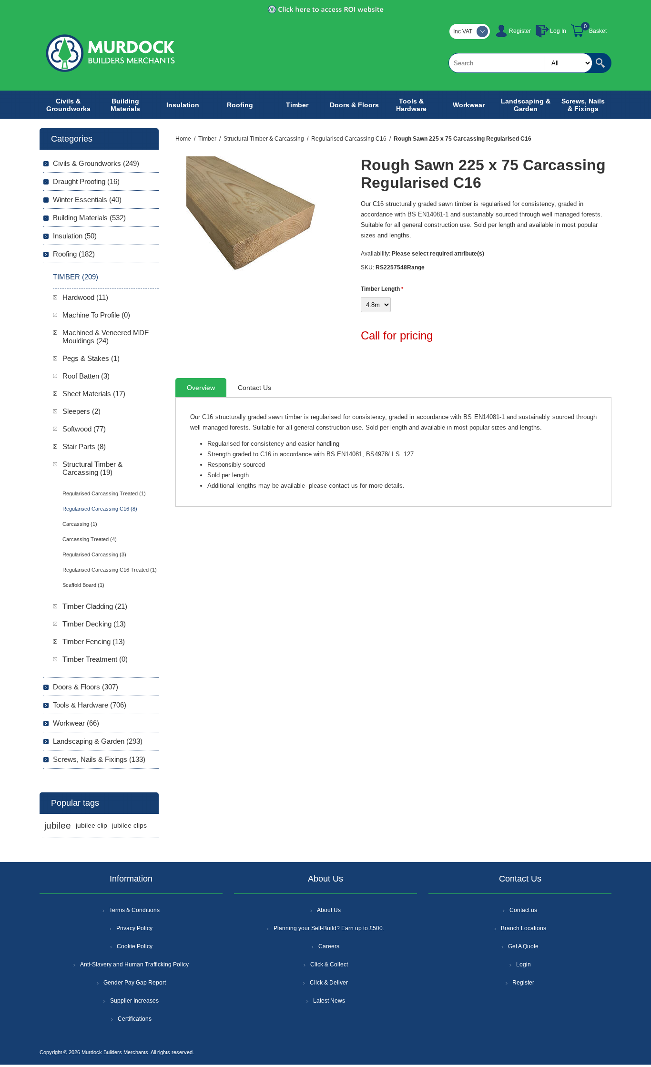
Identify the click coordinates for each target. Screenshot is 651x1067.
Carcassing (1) (79, 524)
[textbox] (520, 62)
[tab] (200, 387)
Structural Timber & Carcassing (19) (92, 468)
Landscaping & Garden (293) (97, 741)
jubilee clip (91, 825)
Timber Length (381, 289)
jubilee (57, 826)
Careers (328, 946)
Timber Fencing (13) (93, 641)
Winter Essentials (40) (87, 199)
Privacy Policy (134, 928)
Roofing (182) (74, 254)
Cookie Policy (135, 946)
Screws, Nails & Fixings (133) (99, 759)
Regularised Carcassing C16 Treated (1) (109, 570)
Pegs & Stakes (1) (91, 358)
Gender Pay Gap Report (134, 982)
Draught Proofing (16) (86, 181)
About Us (329, 910)
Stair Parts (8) (84, 446)
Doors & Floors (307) (85, 687)
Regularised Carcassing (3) (94, 554)
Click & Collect (329, 964)
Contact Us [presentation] (254, 387)
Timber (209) (75, 277)
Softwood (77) (84, 429)
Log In (558, 31)
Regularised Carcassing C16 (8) (99, 509)
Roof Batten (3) (86, 376)
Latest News (329, 1000)
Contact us (523, 910)
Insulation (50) (75, 236)
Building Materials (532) (89, 218)
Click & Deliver (329, 982)
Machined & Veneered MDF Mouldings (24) (105, 336)
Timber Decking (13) (94, 624)
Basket (598, 31)
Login (523, 964)
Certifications (135, 1019)
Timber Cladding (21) (94, 606)
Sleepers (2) (81, 411)
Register (520, 31)
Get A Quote (523, 946)
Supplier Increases (134, 1000)
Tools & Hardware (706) (89, 705)
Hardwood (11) (85, 297)
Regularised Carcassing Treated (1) (104, 493)
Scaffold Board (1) (83, 585)
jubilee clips (129, 825)
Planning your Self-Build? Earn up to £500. (329, 928)
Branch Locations (523, 928)
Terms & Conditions (134, 910)
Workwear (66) (76, 723)
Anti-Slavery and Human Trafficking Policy (134, 964)
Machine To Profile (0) (96, 315)
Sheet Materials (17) (93, 394)
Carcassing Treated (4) (89, 539)
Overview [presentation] (201, 387)
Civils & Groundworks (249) (96, 163)
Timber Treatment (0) (95, 659)
